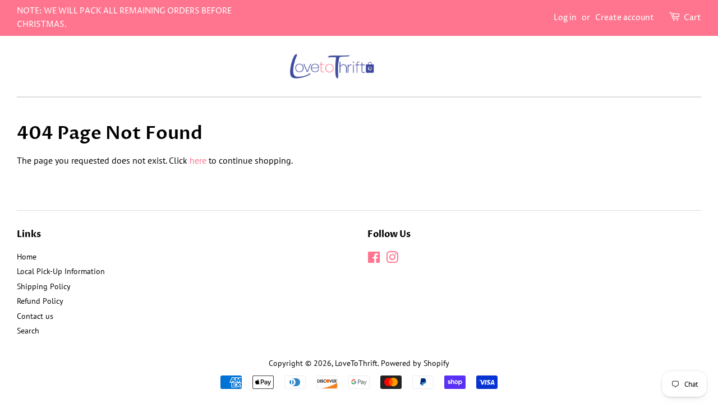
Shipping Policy (44, 286)
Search (28, 331)
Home (26, 257)
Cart (692, 17)
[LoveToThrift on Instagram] (392, 259)
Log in (565, 17)
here (198, 160)
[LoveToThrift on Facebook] (373, 259)
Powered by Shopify (415, 363)
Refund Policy (40, 301)
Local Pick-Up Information (61, 271)
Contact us (35, 316)
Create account (624, 17)
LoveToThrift (356, 363)
